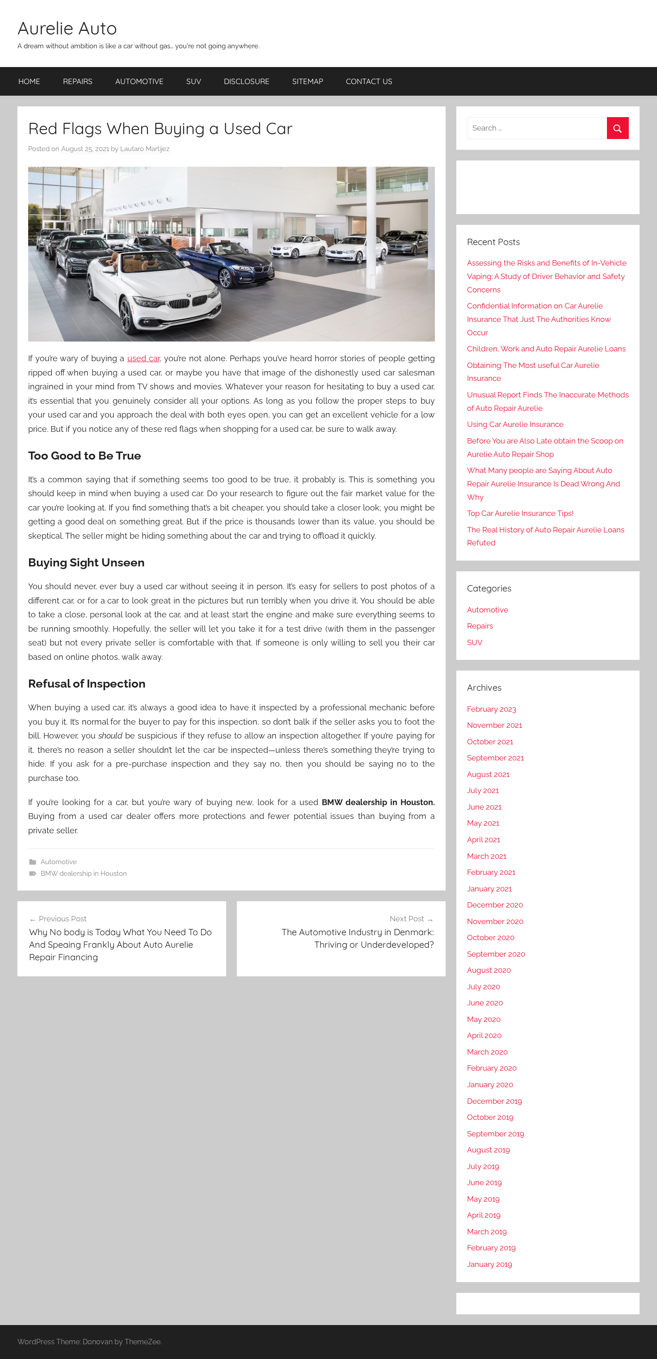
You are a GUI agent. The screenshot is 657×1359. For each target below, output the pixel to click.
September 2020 (496, 954)
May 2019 (483, 1198)
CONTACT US (369, 81)
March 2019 (487, 1231)
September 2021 (495, 757)
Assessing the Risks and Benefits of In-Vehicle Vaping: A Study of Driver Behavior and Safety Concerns (547, 276)
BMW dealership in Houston (84, 873)
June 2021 (484, 806)
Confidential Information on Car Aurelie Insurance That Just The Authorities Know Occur (539, 319)
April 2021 (483, 839)
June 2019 (484, 1182)
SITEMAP (307, 81)
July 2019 (483, 1166)
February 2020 (492, 1068)
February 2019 (491, 1247)
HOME (29, 81)
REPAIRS (78, 81)
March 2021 (486, 856)
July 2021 (483, 790)
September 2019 (495, 1133)
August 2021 (488, 774)
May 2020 (484, 1019)
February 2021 (491, 872)
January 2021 (489, 888)
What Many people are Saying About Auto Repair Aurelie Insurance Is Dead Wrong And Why (543, 484)
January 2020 (490, 1084)
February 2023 (491, 709)
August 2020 (489, 970)
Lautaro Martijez (144, 149)
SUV (193, 81)
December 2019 (494, 1101)
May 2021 (483, 823)
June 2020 (485, 1002)
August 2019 (488, 1149)
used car (143, 358)
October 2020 (490, 937)
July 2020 (483, 986)
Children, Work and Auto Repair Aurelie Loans (546, 348)
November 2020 (495, 921)
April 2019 (484, 1215)
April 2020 (484, 1035)
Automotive (59, 862)
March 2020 (487, 1051)
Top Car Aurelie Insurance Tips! (520, 513)
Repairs (480, 625)
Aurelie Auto (67, 28)
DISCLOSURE (247, 81)
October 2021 (490, 741)
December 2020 (495, 904)
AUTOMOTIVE (139, 81)
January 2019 (489, 1264)
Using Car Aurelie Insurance (515, 424)
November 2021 (494, 725)
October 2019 (490, 1117)
